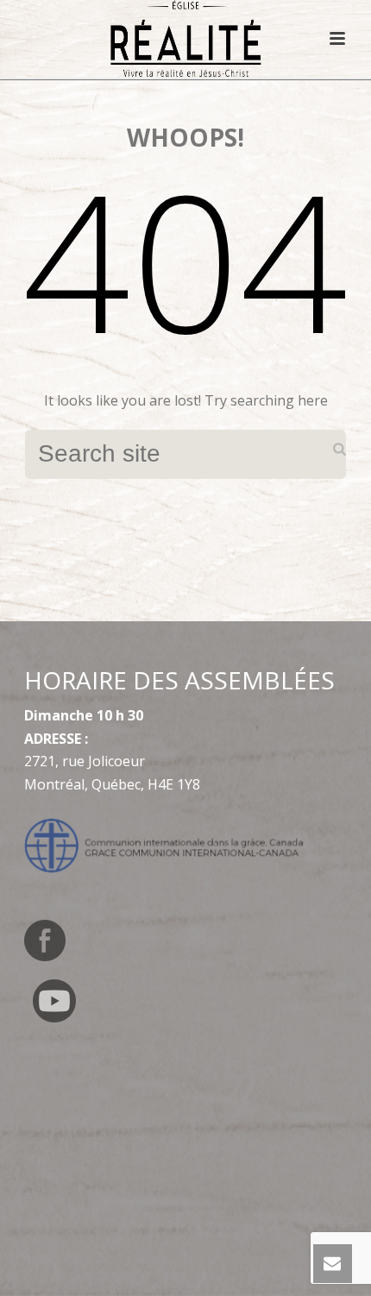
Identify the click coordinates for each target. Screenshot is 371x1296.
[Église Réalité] (185, 39)
